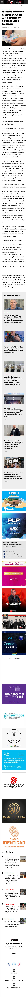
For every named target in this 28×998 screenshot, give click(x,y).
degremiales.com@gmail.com (14, 987)
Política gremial (6, 9)
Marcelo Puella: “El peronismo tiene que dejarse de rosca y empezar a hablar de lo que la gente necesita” (14, 350)
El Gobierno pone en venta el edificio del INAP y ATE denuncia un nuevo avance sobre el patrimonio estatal (13, 475)
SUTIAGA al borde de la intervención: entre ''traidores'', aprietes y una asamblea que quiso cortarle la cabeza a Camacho (12, 879)
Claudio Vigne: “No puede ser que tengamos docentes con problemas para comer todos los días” (12, 910)
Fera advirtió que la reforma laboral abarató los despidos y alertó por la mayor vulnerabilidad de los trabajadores (13, 444)
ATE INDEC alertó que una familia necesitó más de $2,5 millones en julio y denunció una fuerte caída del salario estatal (13, 412)
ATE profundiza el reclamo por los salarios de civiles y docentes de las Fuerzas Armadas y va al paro (12, 924)
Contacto (14, 953)
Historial (14, 956)
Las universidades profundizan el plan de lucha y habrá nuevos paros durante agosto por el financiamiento (12, 895)
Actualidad (7, 312)
